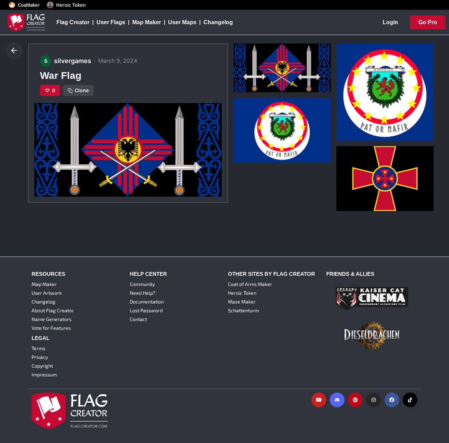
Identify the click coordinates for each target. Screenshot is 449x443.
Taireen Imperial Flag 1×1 (374, 106)
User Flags (110, 22)
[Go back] (14, 50)
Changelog (218, 22)
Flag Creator (72, 22)
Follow (269, 82)
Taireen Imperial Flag (266, 128)
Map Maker (146, 22)
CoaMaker (29, 5)
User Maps (182, 22)
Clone (82, 90)
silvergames (251, 69)
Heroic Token (71, 5)
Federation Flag (361, 176)
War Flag (250, 58)
